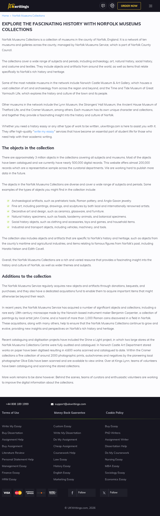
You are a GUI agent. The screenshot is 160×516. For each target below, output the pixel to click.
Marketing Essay (63, 479)
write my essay (44, 131)
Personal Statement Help (18, 459)
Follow (82, 492)
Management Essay (14, 466)
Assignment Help (12, 439)
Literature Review (13, 453)
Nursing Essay (114, 459)
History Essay (61, 466)
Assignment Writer (117, 439)
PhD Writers (112, 433)
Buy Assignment (12, 446)
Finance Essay (11, 473)
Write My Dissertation (67, 433)
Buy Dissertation (12, 433)
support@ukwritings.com (70, 404)
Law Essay (60, 459)
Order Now (129, 5)
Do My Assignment (65, 439)
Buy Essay (111, 426)
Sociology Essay (115, 473)
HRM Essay (9, 479)
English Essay (61, 473)
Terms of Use (10, 413)
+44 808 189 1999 (17, 404)
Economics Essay (115, 479)
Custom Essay (62, 426)
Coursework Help (64, 453)
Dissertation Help (116, 446)
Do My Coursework (117, 453)
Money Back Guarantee (69, 413)
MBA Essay (112, 466)
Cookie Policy (115, 413)
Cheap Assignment (65, 446)
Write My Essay (11, 426)
